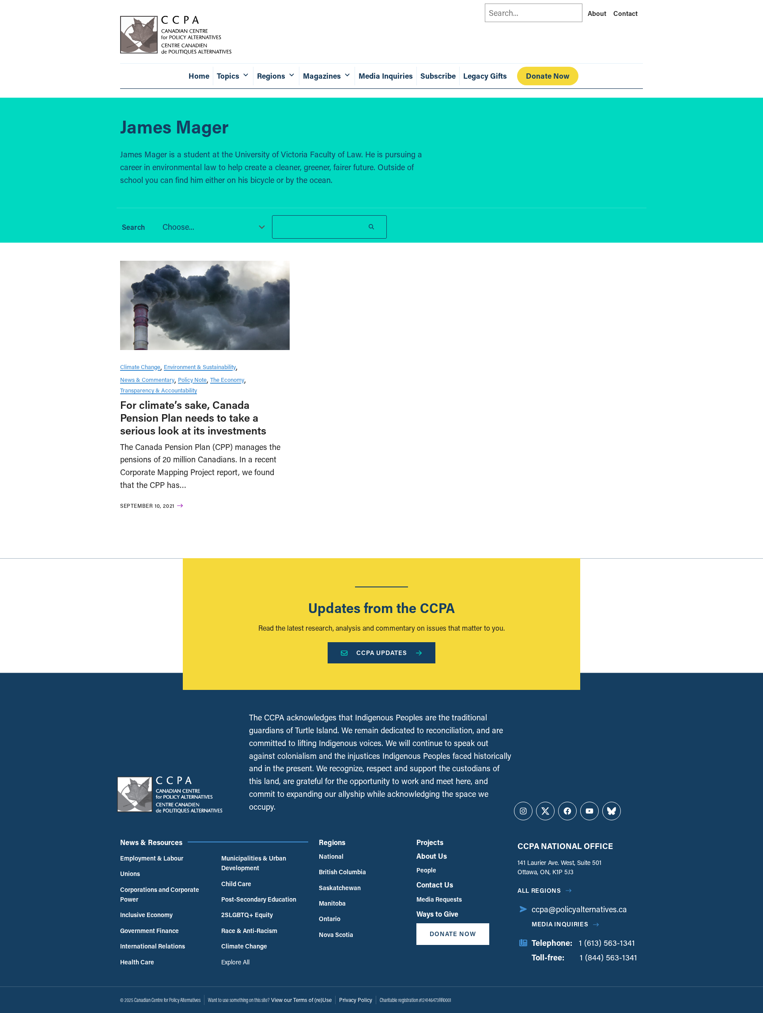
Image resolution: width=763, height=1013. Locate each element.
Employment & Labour (151, 858)
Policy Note (192, 379)
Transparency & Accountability (158, 390)
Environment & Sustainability (200, 366)
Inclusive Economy (146, 914)
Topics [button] (228, 76)
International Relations (152, 946)
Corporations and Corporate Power (159, 894)
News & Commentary (147, 379)
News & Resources (151, 842)
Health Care (137, 962)
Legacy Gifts (485, 76)
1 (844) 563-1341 (608, 957)
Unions (130, 873)
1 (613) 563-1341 (607, 942)
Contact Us (434, 884)
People (426, 870)
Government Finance (149, 930)
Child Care (236, 884)
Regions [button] (271, 76)
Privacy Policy (355, 999)
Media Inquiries (386, 76)
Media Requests (439, 899)
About (597, 13)
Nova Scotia (336, 934)
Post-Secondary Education (258, 899)
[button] (211, 226)
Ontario (329, 918)
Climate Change (140, 366)
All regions (539, 890)
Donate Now (548, 76)
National (331, 856)
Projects (429, 842)
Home (199, 76)
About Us (431, 856)
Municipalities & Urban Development (253, 863)
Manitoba (332, 903)
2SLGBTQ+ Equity (247, 914)
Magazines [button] (322, 76)
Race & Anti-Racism (249, 930)
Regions (332, 842)
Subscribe (438, 76)
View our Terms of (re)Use (301, 999)
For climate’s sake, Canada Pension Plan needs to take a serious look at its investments (193, 417)
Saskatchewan (340, 888)
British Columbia (342, 872)
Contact (625, 13)
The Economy (227, 379)
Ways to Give (437, 913)
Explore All (235, 962)
